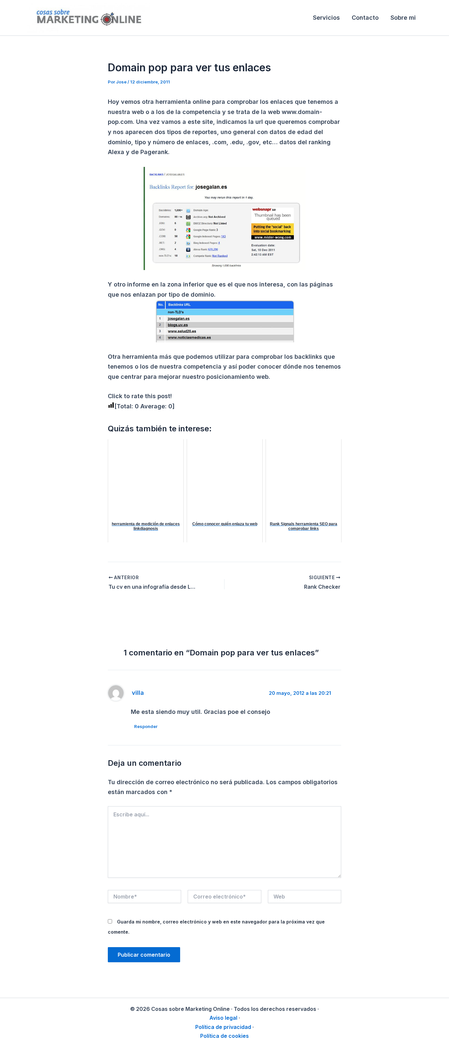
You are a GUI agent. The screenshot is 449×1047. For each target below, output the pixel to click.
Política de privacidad (223, 1027)
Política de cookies (224, 1036)
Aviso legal (223, 1017)
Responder (145, 726)
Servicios (326, 17)
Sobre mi (403, 17)
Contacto (365, 17)
